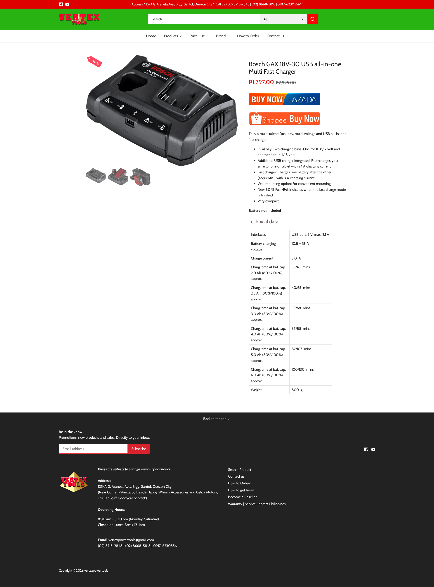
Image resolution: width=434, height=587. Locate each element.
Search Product (239, 469)
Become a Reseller (242, 497)
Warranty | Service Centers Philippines (257, 504)
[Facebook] (61, 4)
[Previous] (92, 110)
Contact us (236, 476)
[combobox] (204, 19)
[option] (162, 110)
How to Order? (239, 483)
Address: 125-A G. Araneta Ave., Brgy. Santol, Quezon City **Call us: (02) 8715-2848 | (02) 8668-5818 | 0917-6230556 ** (217, 4)
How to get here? (241, 490)
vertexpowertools (96, 570)
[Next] (231, 110)
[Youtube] (67, 4)
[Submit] (312, 19)
